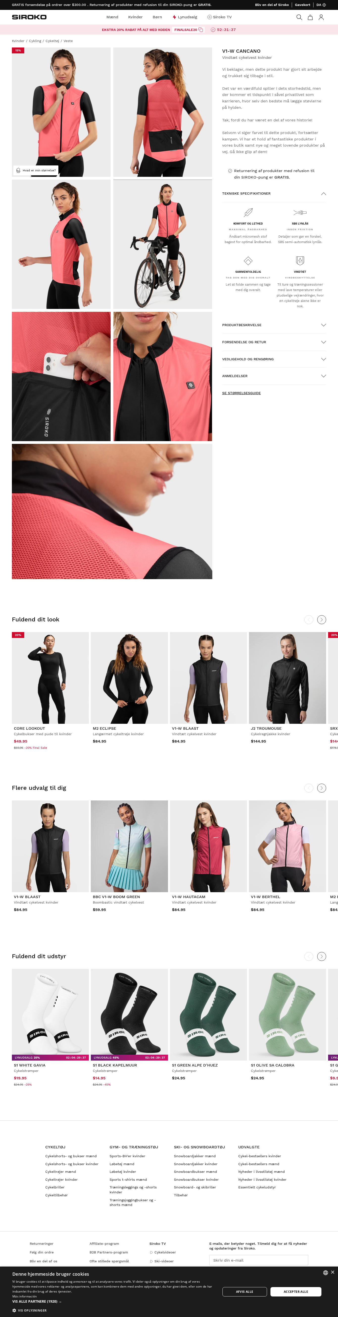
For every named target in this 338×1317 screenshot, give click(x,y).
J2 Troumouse (266, 728)
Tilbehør (181, 1195)
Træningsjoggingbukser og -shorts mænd (133, 1202)
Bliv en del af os (43, 1261)
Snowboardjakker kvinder (195, 1164)
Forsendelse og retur (244, 342)
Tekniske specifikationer (246, 193)
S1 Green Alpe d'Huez (195, 1065)
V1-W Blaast (185, 728)
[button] (113, 1301)
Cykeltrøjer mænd (60, 1172)
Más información (24, 1296)
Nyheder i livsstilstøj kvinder (262, 1179)
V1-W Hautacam (188, 896)
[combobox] (325, 1272)
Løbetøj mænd (122, 1164)
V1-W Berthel (265, 896)
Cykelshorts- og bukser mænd (71, 1156)
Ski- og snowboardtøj (199, 1147)
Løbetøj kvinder (123, 1172)
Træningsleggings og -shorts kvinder (133, 1189)
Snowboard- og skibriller (195, 1187)
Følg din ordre (42, 1252)
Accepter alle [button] (296, 1292)
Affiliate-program (104, 1244)
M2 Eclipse (104, 728)
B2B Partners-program (109, 1252)
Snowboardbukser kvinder (196, 1179)
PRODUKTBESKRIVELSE (242, 325)
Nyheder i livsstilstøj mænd (261, 1172)
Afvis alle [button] (244, 1292)
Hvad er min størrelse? (39, 170)
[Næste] (321, 619)
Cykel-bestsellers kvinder (259, 1156)
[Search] (299, 17)
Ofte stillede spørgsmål (109, 1261)
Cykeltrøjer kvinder (61, 1179)
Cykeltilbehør (56, 1195)
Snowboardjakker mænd (195, 1156)
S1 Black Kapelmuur (115, 1065)
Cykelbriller (55, 1187)
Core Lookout (29, 728)
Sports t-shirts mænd (128, 1179)
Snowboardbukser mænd (195, 1172)
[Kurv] (310, 17)
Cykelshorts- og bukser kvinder (71, 1164)
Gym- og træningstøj (134, 1147)
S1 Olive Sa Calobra (272, 1065)
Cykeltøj (55, 1147)
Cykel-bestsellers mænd (258, 1164)
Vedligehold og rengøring (248, 359)
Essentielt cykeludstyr (257, 1187)
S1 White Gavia (30, 1065)
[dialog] (169, 1292)
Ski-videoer (164, 1261)
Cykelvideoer (165, 1252)
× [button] (332, 1272)
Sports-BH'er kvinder (127, 1156)
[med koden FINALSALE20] (200, 29)
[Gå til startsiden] (29, 17)
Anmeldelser (234, 376)
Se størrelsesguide (241, 393)
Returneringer (41, 1244)
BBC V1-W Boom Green (116, 896)
